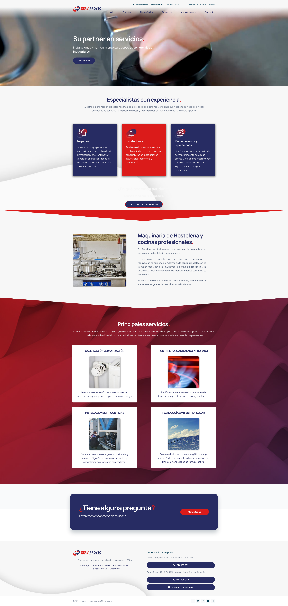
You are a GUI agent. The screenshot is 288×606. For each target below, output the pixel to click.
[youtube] (208, 601)
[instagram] (203, 601)
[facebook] (193, 601)
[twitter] (198, 601)
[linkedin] (213, 601)
